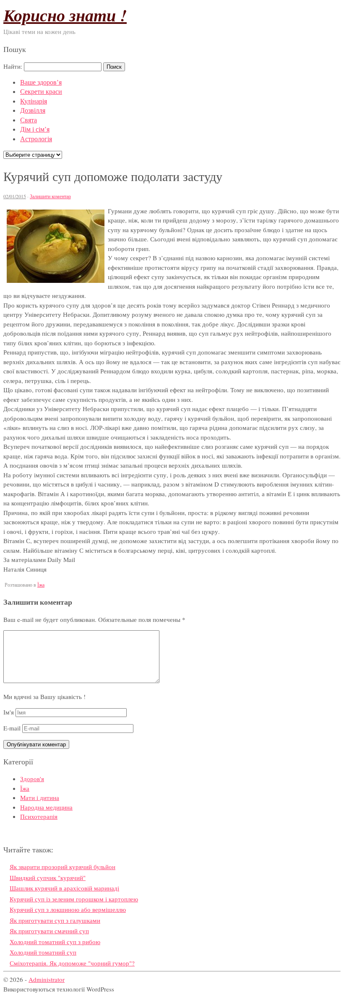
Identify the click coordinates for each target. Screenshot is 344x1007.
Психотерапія (38, 816)
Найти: (12, 66)
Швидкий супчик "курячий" (48, 877)
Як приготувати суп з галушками (55, 920)
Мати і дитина (39, 797)
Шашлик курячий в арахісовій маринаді (64, 888)
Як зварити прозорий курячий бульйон (62, 866)
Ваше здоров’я (41, 82)
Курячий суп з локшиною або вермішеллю (68, 909)
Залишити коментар (50, 196)
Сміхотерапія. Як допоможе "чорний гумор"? (72, 963)
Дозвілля (32, 110)
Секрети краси (41, 91)
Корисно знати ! (65, 15)
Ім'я (8, 712)
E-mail (12, 728)
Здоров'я (32, 778)
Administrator (47, 979)
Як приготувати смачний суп (49, 931)
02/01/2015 (14, 196)
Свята (28, 119)
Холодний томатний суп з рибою (55, 941)
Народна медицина (46, 807)
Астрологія (36, 138)
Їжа (40, 584)
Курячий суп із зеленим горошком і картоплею (74, 899)
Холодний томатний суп (43, 952)
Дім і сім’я (35, 128)
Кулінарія (33, 100)
